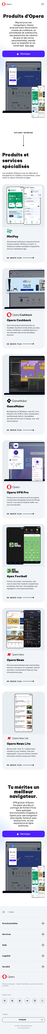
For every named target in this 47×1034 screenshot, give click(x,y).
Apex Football (17, 576)
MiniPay (12, 236)
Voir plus (29, 45)
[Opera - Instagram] (42, 1000)
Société (6, 967)
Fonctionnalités (10, 923)
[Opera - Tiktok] (12, 1000)
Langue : (42, 4)
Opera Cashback (19, 320)
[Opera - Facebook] (4, 1000)
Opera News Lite (19, 743)
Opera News (15, 660)
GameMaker (15, 406)
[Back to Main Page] (6, 4)
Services (6, 934)
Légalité (6, 956)
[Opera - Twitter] (19, 1000)
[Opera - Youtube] (27, 1000)
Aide (4, 945)
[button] (23, 54)
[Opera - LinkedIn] (34, 1000)
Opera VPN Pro (18, 492)
